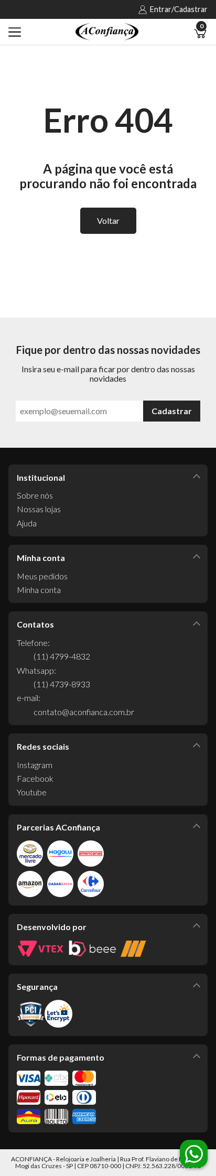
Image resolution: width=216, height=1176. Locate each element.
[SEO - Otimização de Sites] (133, 949)
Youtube (32, 792)
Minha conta (39, 590)
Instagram (34, 765)
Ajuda (27, 523)
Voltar (108, 220)
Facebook (35, 778)
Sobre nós (35, 495)
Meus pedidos (42, 576)
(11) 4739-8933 (62, 684)
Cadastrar (172, 411)
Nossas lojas (39, 509)
